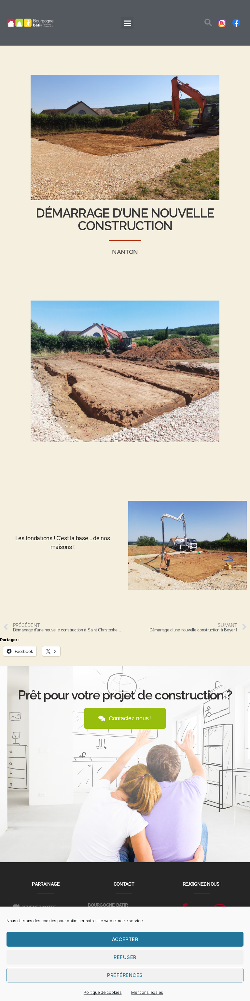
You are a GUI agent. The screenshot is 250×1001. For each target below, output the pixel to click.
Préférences (125, 975)
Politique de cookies (103, 992)
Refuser (125, 957)
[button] (127, 23)
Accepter (125, 939)
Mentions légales (147, 992)
